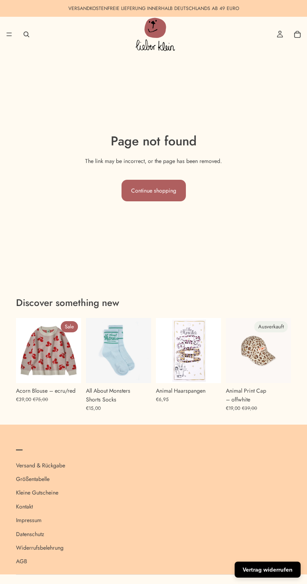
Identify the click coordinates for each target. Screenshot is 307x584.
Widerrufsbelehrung (40, 548)
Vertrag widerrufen (268, 569)
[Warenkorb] (297, 34)
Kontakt (24, 507)
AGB (21, 562)
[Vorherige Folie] (25, 350)
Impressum (29, 520)
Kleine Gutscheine (37, 493)
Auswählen (75, 371)
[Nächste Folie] (72, 350)
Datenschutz (30, 534)
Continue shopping (153, 191)
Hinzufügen (215, 371)
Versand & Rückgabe (40, 465)
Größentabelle (33, 479)
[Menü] (9, 34)
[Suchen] (26, 34)
